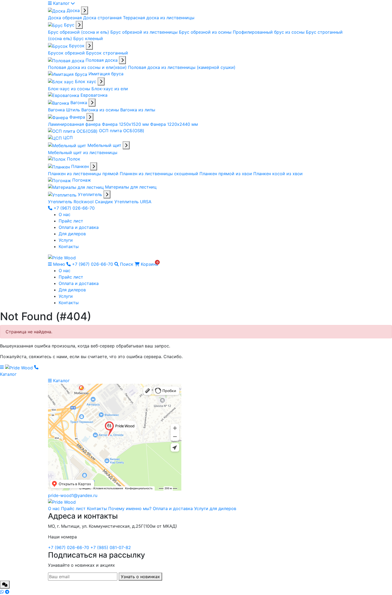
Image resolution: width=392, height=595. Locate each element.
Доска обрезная (65, 17)
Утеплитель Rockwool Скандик (81, 201)
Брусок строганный (107, 53)
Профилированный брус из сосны (269, 32)
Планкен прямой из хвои (226, 173)
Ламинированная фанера (75, 124)
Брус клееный (88, 38)
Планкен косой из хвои (278, 173)
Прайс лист (71, 221)
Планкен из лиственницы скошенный (159, 173)
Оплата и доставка (79, 227)
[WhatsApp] (2, 591)
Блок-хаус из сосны (69, 88)
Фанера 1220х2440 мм (174, 124)
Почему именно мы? (129, 508)
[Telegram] (7, 591)
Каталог (61, 3)
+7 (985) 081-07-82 (110, 547)
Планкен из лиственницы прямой (84, 173)
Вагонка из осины (100, 109)
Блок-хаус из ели (109, 88)
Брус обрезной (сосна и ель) (79, 32)
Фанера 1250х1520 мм (126, 124)
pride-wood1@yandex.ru (72, 495)
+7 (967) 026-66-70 (73, 208)
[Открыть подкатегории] (84, 10)
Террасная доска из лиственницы (158, 17)
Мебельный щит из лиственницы (82, 152)
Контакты (69, 246)
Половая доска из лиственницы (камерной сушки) (181, 67)
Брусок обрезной (67, 53)
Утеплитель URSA (132, 201)
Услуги (66, 240)
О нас (64, 214)
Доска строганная (103, 17)
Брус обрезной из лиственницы (144, 32)
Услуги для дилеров (215, 508)
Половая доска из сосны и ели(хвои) (88, 67)
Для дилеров (72, 233)
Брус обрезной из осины (206, 32)
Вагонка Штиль (64, 109)
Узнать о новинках (140, 576)
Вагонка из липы (137, 109)
